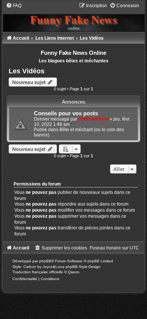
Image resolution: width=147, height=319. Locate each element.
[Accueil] (73, 17)
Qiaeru (74, 272)
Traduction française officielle (37, 272)
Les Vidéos (26, 71)
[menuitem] (13, 5)
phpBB (45, 261)
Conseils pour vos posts (66, 113)
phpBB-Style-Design (83, 267)
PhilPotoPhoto (93, 119)
